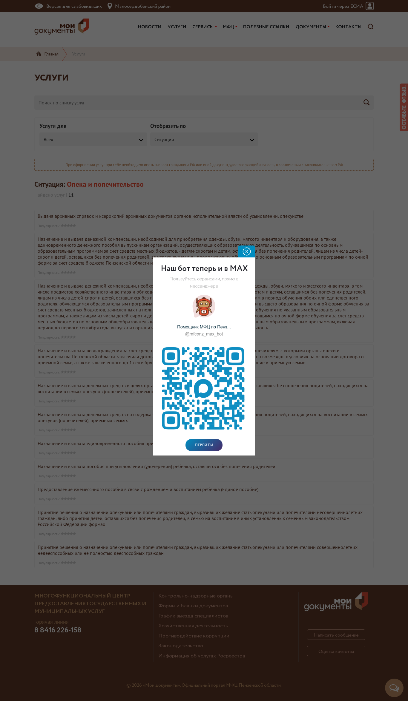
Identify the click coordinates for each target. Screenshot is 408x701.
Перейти (204, 445)
